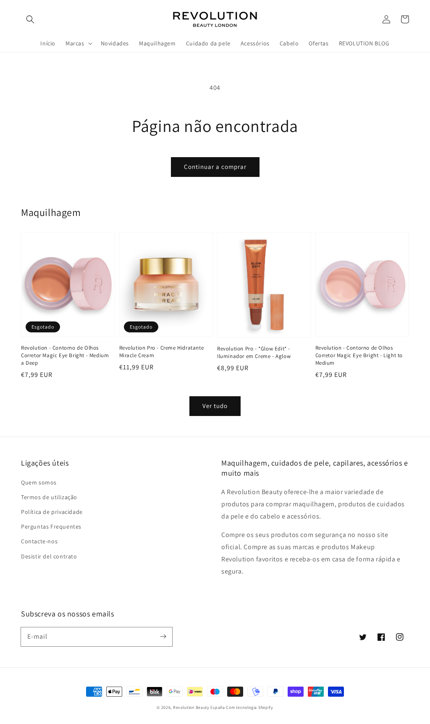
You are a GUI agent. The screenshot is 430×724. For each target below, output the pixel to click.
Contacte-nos (39, 541)
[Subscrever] (163, 636)
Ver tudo (215, 406)
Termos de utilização (49, 497)
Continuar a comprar (215, 167)
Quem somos (39, 482)
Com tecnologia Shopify (249, 707)
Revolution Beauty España (199, 707)
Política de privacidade (52, 512)
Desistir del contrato (49, 556)
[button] (30, 19)
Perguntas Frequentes (51, 526)
